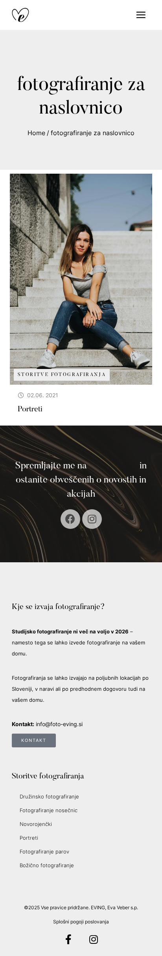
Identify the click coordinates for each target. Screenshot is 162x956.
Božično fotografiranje (47, 865)
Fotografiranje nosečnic (48, 810)
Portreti (30, 409)
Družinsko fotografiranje (49, 796)
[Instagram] (92, 519)
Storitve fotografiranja (62, 374)
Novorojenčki (36, 824)
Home (36, 133)
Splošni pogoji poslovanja (81, 922)
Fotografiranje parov (44, 851)
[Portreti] (81, 279)
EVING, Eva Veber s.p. (114, 907)
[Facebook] (70, 519)
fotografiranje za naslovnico (92, 133)
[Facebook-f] (69, 939)
